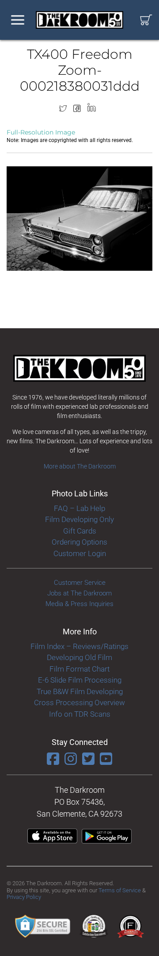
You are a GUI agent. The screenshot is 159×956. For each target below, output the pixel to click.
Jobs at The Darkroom (79, 593)
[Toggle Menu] (18, 20)
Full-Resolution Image (41, 132)
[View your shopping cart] (146, 20)
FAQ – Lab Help (79, 508)
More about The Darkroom (80, 466)
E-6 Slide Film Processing (79, 680)
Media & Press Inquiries (79, 604)
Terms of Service (119, 890)
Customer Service (80, 583)
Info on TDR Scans (79, 714)
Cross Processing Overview (79, 702)
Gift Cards (79, 530)
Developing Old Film (79, 657)
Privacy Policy (24, 897)
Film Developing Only (79, 519)
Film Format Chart (79, 668)
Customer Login (79, 553)
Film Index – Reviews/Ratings (79, 646)
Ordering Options (79, 542)
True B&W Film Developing (80, 691)
